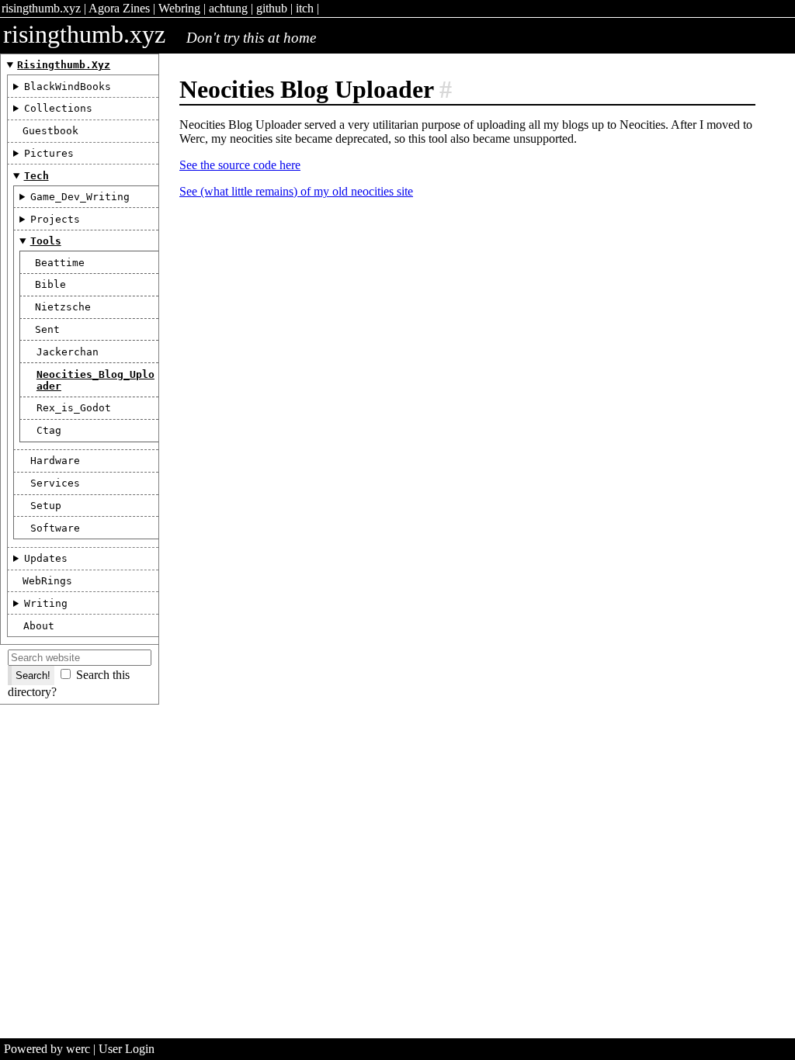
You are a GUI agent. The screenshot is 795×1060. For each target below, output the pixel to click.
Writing (46, 603)
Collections (58, 108)
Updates (46, 558)
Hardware (55, 460)
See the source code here (239, 164)
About (38, 626)
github (271, 8)
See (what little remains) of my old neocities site (296, 191)
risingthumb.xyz (41, 8)
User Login (126, 1048)
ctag (48, 430)
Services (55, 483)
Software (55, 528)
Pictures (49, 153)
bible (50, 284)
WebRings (47, 581)
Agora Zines (119, 8)
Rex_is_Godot (73, 408)
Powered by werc (47, 1048)
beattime (60, 262)
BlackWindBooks (67, 86)
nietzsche (63, 307)
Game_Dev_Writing (80, 197)
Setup (45, 505)
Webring (179, 8)
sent (47, 329)
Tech (36, 176)
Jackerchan (67, 352)
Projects (55, 219)
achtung (228, 8)
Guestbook (50, 131)
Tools (45, 241)
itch (305, 8)
